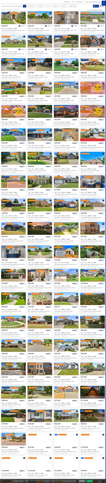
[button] (104, 3)
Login (86, 1)
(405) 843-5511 (67, 1)
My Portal (80, 1)
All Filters (73, 6)
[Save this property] (24, 13)
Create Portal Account (94, 1)
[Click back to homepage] (3, 1)
